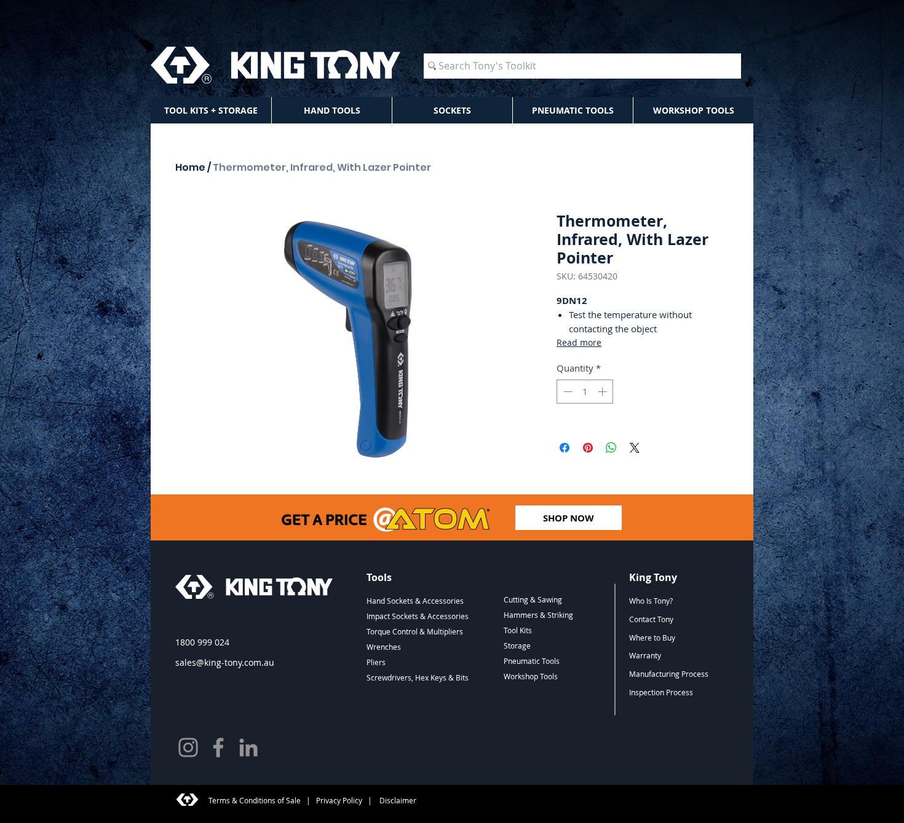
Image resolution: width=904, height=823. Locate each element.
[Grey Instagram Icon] (188, 747)
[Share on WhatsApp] (611, 447)
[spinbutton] (585, 391)
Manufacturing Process (668, 674)
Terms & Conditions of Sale (254, 800)
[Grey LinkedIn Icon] (248, 747)
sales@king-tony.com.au (224, 662)
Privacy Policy (339, 800)
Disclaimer (397, 800)
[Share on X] (634, 447)
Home (190, 167)
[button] (211, 110)
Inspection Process (661, 692)
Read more (579, 342)
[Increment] (603, 391)
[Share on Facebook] (564, 447)
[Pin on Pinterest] (588, 447)
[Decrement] (566, 391)
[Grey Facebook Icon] (218, 747)
